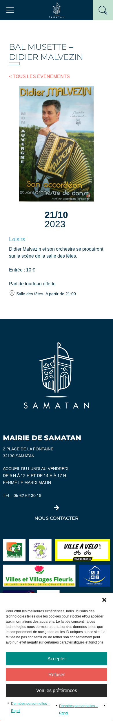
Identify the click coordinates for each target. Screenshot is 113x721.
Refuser (56, 674)
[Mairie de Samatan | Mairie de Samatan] (56, 9)
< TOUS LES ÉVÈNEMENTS (39, 76)
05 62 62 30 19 (27, 495)
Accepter (57, 658)
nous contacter (56, 518)
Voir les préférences (56, 690)
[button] (104, 600)
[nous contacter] (56, 508)
